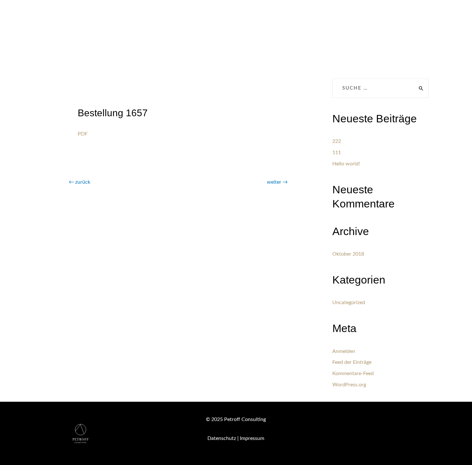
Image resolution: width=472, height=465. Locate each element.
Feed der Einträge (351, 362)
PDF (83, 133)
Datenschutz (221, 438)
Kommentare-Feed (353, 373)
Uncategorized (348, 302)
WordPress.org (349, 384)
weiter (277, 182)
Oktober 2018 (348, 254)
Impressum (252, 438)
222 (336, 141)
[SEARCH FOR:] (380, 88)
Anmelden (343, 351)
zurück (79, 182)
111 (336, 152)
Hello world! (346, 163)
